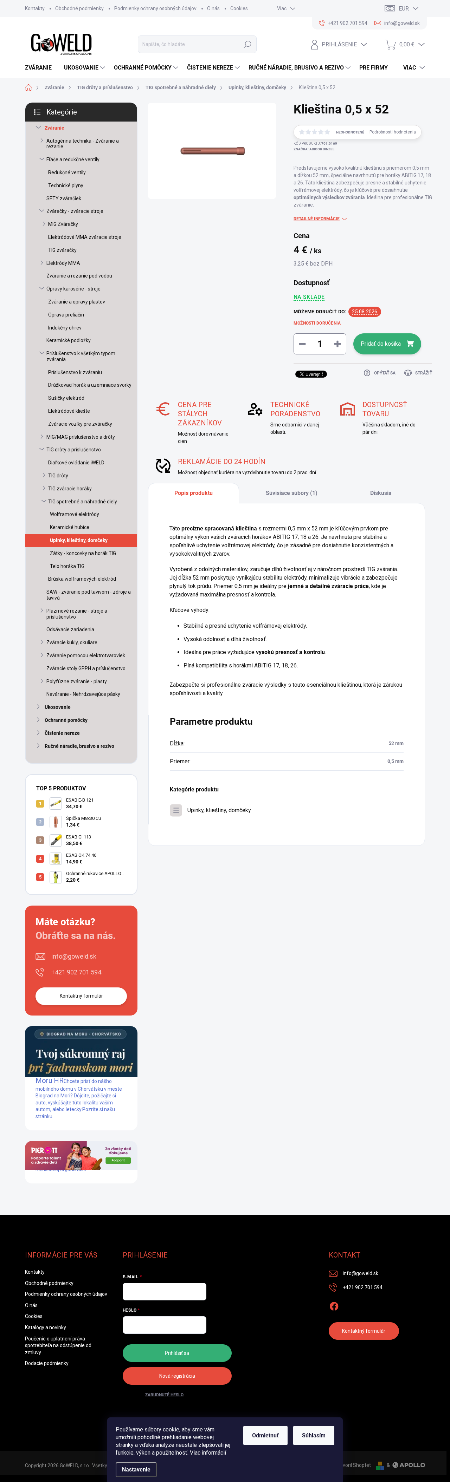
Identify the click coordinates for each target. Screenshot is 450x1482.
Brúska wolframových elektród (82, 579)
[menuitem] (41, 67)
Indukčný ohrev (65, 328)
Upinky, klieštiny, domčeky (79, 540)
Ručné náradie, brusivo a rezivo (79, 746)
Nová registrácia (177, 1376)
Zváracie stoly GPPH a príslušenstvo (86, 668)
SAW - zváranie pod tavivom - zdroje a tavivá (88, 595)
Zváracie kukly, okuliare (71, 642)
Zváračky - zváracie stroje (74, 211)
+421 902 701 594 (76, 972)
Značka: (314, 149)
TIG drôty (58, 475)
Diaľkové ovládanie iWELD (76, 462)
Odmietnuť (265, 1435)
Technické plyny (65, 185)
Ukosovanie (58, 707)
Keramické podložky (68, 340)
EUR (404, 8)
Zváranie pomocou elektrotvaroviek (85, 655)
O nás (213, 8)
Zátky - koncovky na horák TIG (83, 553)
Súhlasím (314, 1435)
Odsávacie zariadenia (70, 629)
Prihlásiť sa (177, 1353)
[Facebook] (334, 1305)
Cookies (239, 8)
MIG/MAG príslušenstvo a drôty (80, 437)
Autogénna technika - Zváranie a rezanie (82, 144)
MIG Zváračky (63, 224)
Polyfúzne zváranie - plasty (76, 681)
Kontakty (35, 8)
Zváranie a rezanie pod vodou (79, 276)
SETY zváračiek (63, 198)
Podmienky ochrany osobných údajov (155, 8)
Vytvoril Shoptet (353, 1465)
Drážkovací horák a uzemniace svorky (89, 385)
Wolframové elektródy (74, 514)
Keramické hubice (69, 527)
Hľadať (247, 44)
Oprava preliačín (66, 315)
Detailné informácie (317, 218)
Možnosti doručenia (317, 323)
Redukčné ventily (67, 172)
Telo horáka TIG (67, 566)
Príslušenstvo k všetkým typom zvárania (80, 356)
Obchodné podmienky (79, 8)
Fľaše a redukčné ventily (72, 159)
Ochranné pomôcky (66, 720)
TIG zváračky (62, 250)
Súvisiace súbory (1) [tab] (291, 493)
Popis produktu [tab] (193, 493)
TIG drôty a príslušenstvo (73, 449)
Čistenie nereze (62, 733)
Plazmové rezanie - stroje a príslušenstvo (76, 614)
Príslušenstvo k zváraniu (75, 372)
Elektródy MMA (63, 263)
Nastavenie (136, 1469)
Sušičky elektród (66, 398)
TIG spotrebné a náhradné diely (82, 501)
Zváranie (54, 128)
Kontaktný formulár (81, 996)
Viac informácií (208, 1452)
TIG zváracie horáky (70, 488)
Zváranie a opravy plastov (76, 302)
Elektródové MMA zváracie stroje (84, 237)
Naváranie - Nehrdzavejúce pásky (83, 694)
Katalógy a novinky (45, 1327)
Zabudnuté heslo (164, 1394)
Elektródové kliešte (69, 411)
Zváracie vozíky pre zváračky (80, 424)
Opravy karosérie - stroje (73, 289)
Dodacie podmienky (47, 1363)
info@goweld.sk (73, 956)
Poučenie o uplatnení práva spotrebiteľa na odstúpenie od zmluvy (58, 1345)
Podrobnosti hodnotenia (392, 132)
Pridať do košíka (381, 343)
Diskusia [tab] (381, 493)
